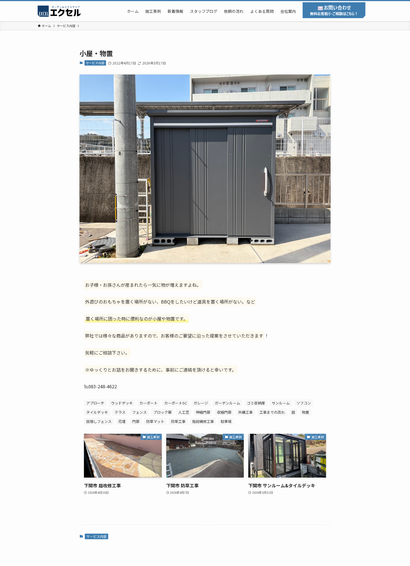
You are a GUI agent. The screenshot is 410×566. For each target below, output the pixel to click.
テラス (120, 412)
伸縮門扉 (203, 412)
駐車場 (226, 421)
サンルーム (281, 403)
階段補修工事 (203, 421)
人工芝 (183, 412)
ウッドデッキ (122, 403)
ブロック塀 (162, 412)
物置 (305, 412)
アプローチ (95, 403)
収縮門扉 (224, 412)
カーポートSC (175, 403)
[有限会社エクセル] (60, 11)
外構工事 (245, 412)
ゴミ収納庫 (256, 403)
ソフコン (303, 403)
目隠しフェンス (99, 421)
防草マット (155, 421)
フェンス (139, 412)
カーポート (148, 403)
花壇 (122, 421)
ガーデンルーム (227, 403)
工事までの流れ (272, 412)
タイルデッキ (97, 412)
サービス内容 (95, 63)
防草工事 (178, 421)
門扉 (135, 421)
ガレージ (201, 403)
